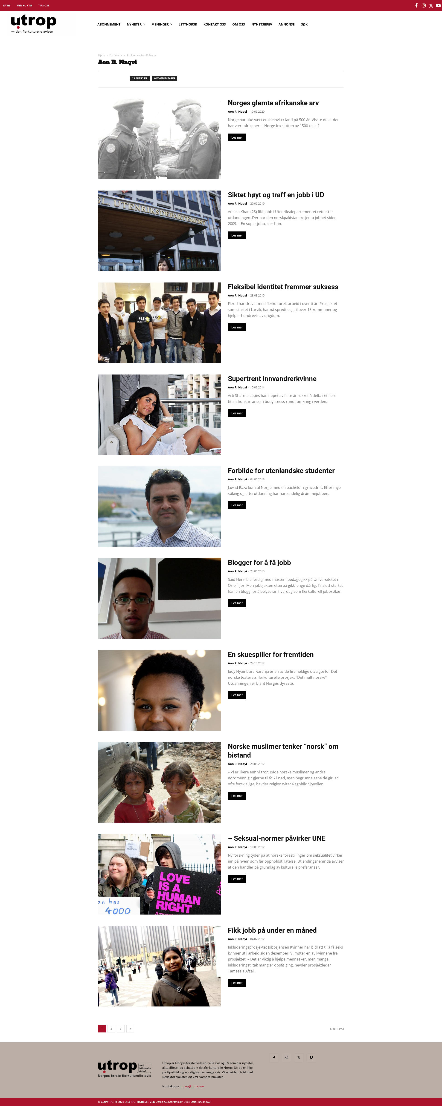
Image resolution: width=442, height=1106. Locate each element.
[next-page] (130, 1028)
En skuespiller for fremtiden (271, 654)
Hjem (101, 55)
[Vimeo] (311, 1058)
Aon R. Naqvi (237, 111)
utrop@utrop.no (192, 1086)
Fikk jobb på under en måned (272, 930)
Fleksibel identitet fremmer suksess (283, 287)
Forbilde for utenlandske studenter (281, 471)
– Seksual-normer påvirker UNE (277, 838)
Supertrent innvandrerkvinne (272, 379)
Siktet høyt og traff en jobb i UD (276, 195)
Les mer (237, 137)
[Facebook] (274, 1058)
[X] (298, 1058)
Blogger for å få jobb (259, 563)
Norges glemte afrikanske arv (273, 103)
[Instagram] (286, 1057)
